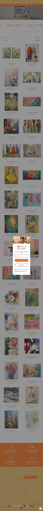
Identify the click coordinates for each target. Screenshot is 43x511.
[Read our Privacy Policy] (27, 271)
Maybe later (21, 264)
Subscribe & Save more (21, 259)
